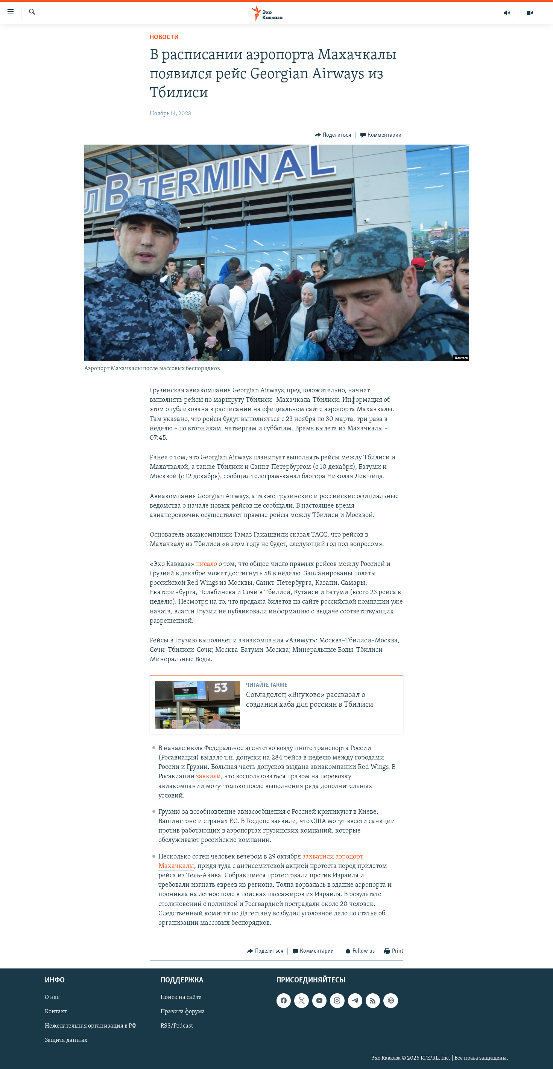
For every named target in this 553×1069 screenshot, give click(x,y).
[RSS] (373, 1000)
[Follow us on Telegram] (355, 1000)
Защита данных (66, 1040)
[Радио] (506, 13)
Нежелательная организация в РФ (90, 1026)
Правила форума (183, 1012)
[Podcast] (390, 1000)
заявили (208, 776)
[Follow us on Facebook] (283, 1000)
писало (207, 564)
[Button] (333, 135)
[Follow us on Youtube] (319, 1000)
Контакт (56, 1012)
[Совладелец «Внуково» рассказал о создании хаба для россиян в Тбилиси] (197, 705)
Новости (164, 37)
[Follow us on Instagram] (337, 1000)
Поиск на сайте (181, 997)
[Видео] (529, 13)
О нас (52, 997)
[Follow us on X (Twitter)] (301, 1000)
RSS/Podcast (177, 1026)
